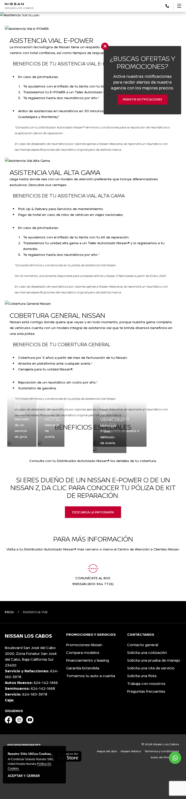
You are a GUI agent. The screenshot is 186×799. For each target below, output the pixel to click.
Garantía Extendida (82, 668)
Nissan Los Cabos (19, 8)
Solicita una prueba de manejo (153, 660)
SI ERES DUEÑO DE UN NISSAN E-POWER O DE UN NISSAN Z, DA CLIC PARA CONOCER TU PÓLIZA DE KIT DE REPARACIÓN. (93, 487)
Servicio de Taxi (22, 407)
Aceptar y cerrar (24, 776)
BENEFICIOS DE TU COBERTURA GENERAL (61, 344)
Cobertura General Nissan (57, 315)
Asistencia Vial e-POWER (51, 40)
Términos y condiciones (162, 751)
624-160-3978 (34, 694)
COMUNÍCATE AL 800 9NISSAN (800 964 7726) (93, 581)
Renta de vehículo (109, 413)
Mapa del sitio (107, 751)
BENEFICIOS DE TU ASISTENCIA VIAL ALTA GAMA (69, 196)
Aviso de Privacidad (165, 757)
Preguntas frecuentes (146, 691)
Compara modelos (82, 652)
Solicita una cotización (147, 652)
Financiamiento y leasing (87, 660)
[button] (167, 5)
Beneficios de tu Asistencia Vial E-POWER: (67, 64)
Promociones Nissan (84, 644)
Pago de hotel (51, 413)
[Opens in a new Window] (8, 720)
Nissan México (131, 751)
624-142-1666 (46, 682)
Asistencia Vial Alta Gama (55, 172)
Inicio (9, 611)
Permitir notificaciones (142, 99)
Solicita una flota (141, 675)
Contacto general (142, 644)
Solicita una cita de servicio (151, 668)
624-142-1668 (43, 688)
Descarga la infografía (93, 512)
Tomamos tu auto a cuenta (90, 675)
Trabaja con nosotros (146, 683)
